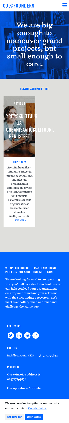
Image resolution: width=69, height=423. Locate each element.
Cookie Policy (37, 408)
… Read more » (19, 220)
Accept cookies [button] (34, 416)
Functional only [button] (14, 416)
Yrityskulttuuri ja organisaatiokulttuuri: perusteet (20, 126)
